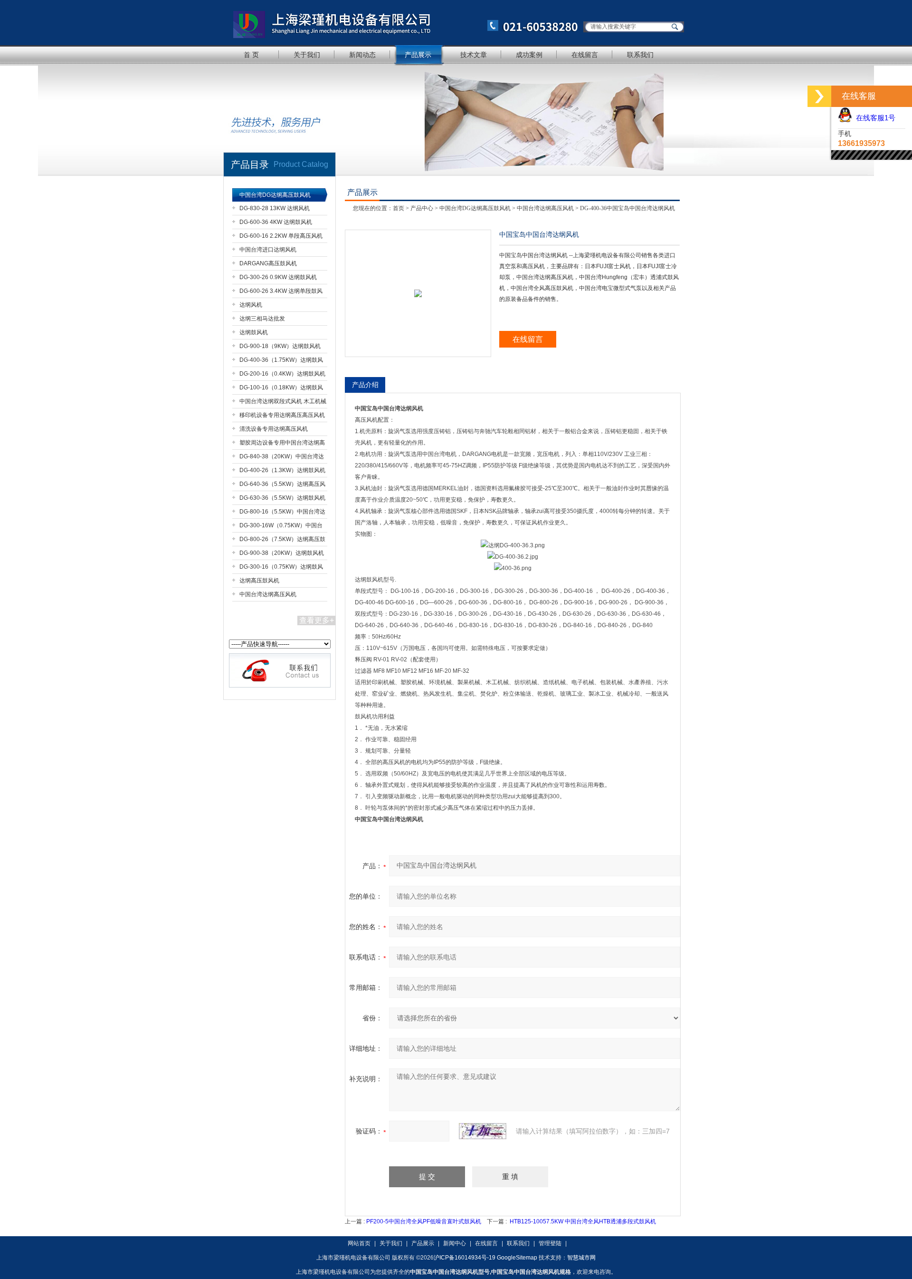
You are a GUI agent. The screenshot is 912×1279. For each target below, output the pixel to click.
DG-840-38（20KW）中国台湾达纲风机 (281, 458)
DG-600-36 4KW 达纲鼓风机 (275, 222)
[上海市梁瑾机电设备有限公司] (401, 22)
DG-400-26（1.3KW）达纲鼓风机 (282, 470)
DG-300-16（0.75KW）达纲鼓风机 (281, 568)
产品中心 (421, 208)
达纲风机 (250, 304)
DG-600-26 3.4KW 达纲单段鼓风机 (281, 293)
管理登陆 (550, 1243)
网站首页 (359, 1243)
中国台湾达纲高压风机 (267, 594)
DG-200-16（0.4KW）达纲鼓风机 (282, 373)
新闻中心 (454, 1243)
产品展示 (418, 54)
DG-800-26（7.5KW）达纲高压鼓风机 (282, 541)
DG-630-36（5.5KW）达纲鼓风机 (282, 497)
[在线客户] (819, 96)
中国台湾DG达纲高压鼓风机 (275, 195)
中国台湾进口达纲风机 (267, 249)
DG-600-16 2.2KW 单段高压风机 (281, 236)
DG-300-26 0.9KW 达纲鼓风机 (278, 277)
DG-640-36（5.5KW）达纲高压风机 (282, 486)
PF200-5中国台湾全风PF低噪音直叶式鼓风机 (423, 1221)
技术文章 (473, 54)
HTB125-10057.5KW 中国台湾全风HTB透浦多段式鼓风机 (583, 1221)
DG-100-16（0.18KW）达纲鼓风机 (281, 389)
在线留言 (584, 54)
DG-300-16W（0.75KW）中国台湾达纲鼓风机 (281, 527)
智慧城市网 (581, 1257)
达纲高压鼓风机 (259, 580)
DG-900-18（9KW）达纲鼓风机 (280, 346)
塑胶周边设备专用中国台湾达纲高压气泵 (282, 444)
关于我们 (307, 54)
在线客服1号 (873, 118)
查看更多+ (316, 620)
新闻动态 (362, 54)
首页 (398, 208)
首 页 (251, 54)
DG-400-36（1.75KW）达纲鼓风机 (281, 362)
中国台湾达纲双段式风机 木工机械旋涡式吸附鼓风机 (282, 403)
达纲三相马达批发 (262, 318)
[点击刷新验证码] (482, 1131)
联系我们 (640, 54)
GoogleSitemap (517, 1257)
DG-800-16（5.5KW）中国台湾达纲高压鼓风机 (282, 513)
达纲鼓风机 (253, 332)
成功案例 (529, 54)
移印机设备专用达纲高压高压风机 (282, 415)
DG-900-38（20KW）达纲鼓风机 (281, 553)
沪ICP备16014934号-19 (464, 1257)
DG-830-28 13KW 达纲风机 (274, 208)
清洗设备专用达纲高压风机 (273, 429)
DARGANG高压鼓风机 (268, 263)
